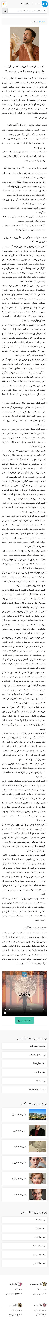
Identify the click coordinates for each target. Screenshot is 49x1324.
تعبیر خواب (41, 21)
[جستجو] (5, 11)
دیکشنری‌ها (25, 4)
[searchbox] (24, 11)
